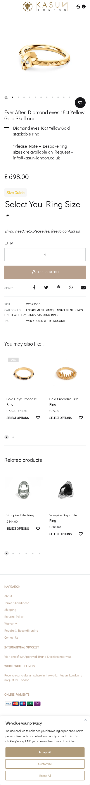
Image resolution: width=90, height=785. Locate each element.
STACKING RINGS (48, 315)
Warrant (9, 623)
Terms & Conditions (16, 603)
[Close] (85, 719)
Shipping (10, 610)
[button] (6, 97)
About (8, 596)
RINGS (32, 315)
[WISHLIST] (38, 418)
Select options (18, 418)
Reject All (45, 775)
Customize (45, 764)
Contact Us (11, 637)
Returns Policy (13, 616)
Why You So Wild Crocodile (46, 321)
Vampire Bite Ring (20, 515)
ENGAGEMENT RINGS (40, 310)
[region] (45, 750)
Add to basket (48, 272)
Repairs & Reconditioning (21, 630)
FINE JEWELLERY (15, 315)
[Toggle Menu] (6, 7)
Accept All (45, 752)
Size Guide (15, 192)
